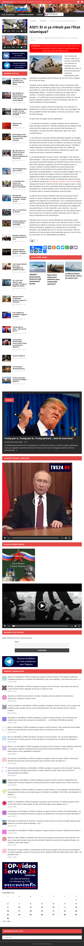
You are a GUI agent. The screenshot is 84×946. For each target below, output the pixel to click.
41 (24, 214)
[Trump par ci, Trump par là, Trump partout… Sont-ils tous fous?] (42, 415)
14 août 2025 (18, 349)
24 (19, 915)
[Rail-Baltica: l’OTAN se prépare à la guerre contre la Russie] (6, 81)
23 (8, 915)
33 (13, 162)
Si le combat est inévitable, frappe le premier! (20, 314)
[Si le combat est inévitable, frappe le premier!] (6, 315)
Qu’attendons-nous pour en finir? (19, 170)
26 (42, 915)
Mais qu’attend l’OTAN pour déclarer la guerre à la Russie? (20, 299)
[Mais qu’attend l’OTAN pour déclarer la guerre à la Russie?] (6, 299)
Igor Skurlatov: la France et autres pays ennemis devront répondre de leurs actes (20, 154)
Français (53, 14)
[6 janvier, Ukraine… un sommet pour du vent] (6, 237)
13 (13, 229)
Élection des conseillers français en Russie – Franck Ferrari (19, 198)
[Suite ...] (13, 450)
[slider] (13, 31)
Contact (40, 15)
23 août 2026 (18, 86)
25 (25, 189)
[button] (14, 26)
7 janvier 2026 (18, 241)
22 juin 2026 (17, 189)
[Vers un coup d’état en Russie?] (6, 212)
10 (19, 907)
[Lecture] (5, 31)
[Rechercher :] (42, 937)
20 (25, 333)
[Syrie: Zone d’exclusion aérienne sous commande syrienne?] (55, 267)
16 (8, 911)
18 (13, 290)
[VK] (78, 2)
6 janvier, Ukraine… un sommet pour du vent (20, 237)
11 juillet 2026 (18, 173)
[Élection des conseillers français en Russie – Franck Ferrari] (6, 198)
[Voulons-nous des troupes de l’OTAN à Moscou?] (6, 380)
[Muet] (22, 31)
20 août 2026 (18, 103)
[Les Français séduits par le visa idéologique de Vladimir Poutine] (6, 266)
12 (42, 907)
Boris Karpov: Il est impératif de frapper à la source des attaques (20, 137)
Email (17, 642)
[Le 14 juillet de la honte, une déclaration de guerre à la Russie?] (6, 183)
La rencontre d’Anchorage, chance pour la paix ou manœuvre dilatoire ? (20, 343)
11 (13, 321)
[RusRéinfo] (42, 11)
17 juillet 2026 (18, 160)
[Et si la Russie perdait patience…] (6, 369)
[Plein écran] (25, 31)
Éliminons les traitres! (17, 124)
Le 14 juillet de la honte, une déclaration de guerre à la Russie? (19, 184)
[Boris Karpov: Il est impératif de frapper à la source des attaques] (6, 137)
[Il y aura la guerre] (6, 358)
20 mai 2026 (17, 203)
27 (13, 258)
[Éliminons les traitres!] (6, 126)
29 (13, 175)
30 (25, 358)
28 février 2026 (18, 227)
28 (65, 915)
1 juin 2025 (17, 384)
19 (42, 911)
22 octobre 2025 (18, 272)
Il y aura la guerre (19, 356)
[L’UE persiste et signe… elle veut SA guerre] (6, 329)
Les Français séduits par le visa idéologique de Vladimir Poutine (20, 267)
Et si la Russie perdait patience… (19, 368)
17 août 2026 (18, 117)
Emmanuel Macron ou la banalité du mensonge (19, 223)
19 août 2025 (18, 333)
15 (24, 203)
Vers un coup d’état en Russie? (19, 211)
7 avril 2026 (17, 214)
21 (65, 911)
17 (19, 911)
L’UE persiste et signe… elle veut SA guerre (19, 329)
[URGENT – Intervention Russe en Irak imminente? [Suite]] (37, 267)
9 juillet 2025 (17, 358)
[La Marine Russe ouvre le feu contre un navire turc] (73, 266)
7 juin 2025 (17, 371)
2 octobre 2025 (18, 288)
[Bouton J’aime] (32, 240)
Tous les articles (8, 15)
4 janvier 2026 (18, 256)
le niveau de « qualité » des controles (63, 181)
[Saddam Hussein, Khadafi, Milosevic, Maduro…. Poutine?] (6, 252)
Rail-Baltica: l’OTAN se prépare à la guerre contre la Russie (19, 81)
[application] (14, 26)
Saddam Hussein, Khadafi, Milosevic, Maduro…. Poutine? (19, 251)
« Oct (4, 921)
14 (25, 86)
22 (76, 911)
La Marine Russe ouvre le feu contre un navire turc (73, 275)
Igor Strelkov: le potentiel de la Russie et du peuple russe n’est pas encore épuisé (19, 96)
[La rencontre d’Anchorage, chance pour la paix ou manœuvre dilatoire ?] (6, 342)
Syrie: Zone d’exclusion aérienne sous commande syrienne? (53, 279)
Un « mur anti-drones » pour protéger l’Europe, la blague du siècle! (20, 283)
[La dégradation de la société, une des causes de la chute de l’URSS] (6, 111)
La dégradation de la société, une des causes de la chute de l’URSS (20, 112)
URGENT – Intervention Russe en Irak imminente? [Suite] (35, 279)
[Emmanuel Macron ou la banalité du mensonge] (6, 223)
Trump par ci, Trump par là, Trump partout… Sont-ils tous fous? (38, 438)
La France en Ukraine (25, 15)
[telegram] (82, 2)
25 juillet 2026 (18, 142)
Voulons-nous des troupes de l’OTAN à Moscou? (20, 379)
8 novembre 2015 (38, 38)
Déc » (9, 921)
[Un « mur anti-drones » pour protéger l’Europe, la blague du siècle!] (6, 282)
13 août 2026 (18, 128)
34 (13, 144)
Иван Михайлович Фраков (56, 38)
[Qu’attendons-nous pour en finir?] (6, 171)
